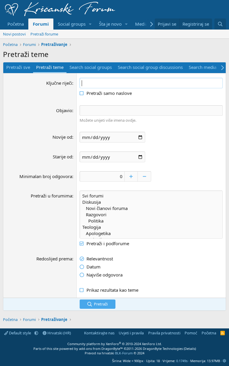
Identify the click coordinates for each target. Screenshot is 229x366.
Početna (15, 24)
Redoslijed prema (54, 259)
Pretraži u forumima (51, 196)
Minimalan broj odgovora (45, 176)
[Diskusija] (151, 202)
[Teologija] (151, 227)
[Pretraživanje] (220, 24)
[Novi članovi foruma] (151, 208)
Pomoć (191, 333)
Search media (202, 67)
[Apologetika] (151, 233)
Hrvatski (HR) (59, 333)
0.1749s (182, 361)
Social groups (72, 24)
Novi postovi (14, 34)
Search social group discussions (150, 67)
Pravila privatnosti (164, 333)
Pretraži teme (50, 67)
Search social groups (90, 67)
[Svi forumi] (151, 196)
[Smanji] (144, 176)
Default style (20, 333)
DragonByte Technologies (163, 348)
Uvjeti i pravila (131, 333)
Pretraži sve (18, 67)
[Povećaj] (131, 176)
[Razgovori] (151, 214)
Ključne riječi (59, 83)
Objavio (64, 110)
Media (141, 24)
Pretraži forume (44, 34)
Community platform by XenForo (114, 344)
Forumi (41, 24)
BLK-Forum (124, 353)
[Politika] (151, 221)
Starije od (62, 157)
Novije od (62, 137)
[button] (90, 24)
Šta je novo (110, 24)
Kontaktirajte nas (99, 333)
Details (190, 348)
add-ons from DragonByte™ (101, 348)
